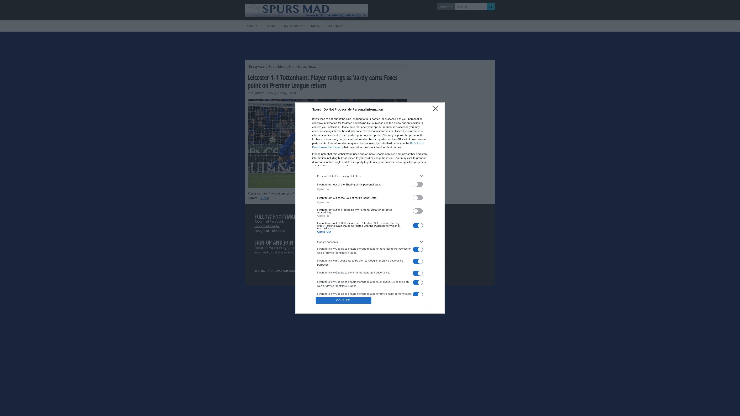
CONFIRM (343, 300)
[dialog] (370, 208)
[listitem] (370, 176)
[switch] (418, 184)
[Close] (436, 109)
